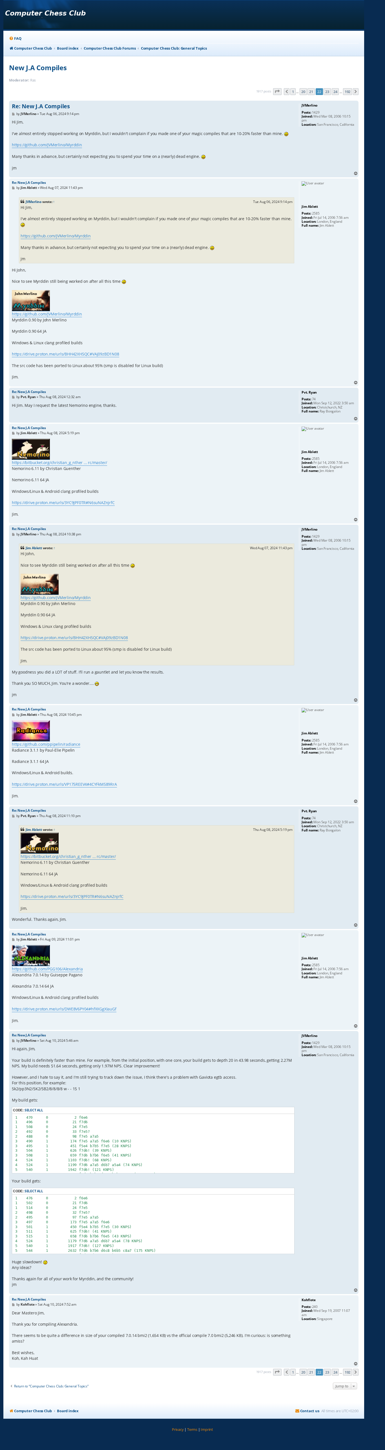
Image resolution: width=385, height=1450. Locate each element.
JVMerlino (33, 201)
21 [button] (311, 91)
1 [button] (293, 91)
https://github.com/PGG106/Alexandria (47, 969)
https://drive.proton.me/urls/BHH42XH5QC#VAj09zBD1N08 (65, 354)
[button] (277, 91)
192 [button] (347, 91)
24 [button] (335, 91)
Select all (34, 1110)
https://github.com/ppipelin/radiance (46, 744)
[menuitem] (15, 38)
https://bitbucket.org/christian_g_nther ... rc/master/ (59, 462)
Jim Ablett (34, 548)
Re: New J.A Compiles (41, 106)
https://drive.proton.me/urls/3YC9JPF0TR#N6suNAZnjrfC (63, 502)
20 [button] (303, 91)
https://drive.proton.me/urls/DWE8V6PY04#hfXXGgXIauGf (64, 1009)
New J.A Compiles (38, 67)
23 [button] (327, 91)
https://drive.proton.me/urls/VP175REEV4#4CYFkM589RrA (64, 784)
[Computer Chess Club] (45, 14)
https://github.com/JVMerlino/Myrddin (47, 144)
